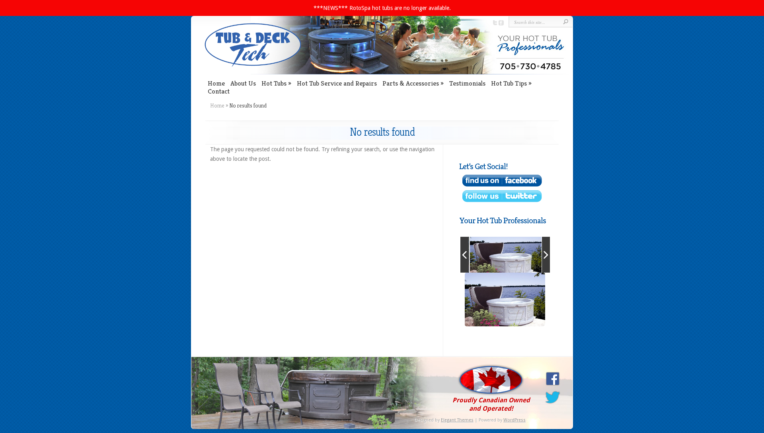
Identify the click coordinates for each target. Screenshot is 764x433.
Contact (219, 91)
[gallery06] (506, 254)
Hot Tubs (273, 83)
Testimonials (467, 83)
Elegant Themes (457, 420)
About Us (243, 83)
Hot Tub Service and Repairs (337, 83)
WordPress (514, 420)
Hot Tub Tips (509, 83)
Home (216, 83)
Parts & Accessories (410, 83)
